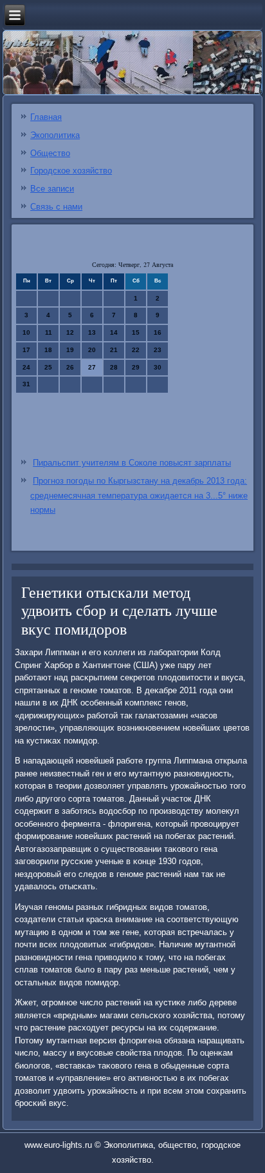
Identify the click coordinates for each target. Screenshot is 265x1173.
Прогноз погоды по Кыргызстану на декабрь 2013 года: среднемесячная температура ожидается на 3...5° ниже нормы (139, 495)
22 (136, 349)
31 (26, 384)
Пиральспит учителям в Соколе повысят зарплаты (132, 463)
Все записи (52, 188)
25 (48, 367)
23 (157, 349)
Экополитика (55, 135)
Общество (50, 153)
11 (48, 332)
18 (48, 349)
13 (92, 332)
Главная (46, 117)
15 (136, 332)
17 (26, 349)
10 (26, 332)
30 (157, 367)
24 (26, 367)
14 (114, 332)
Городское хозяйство (71, 170)
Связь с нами (56, 207)
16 (157, 332)
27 (92, 367)
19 (70, 349)
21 (114, 349)
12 (70, 332)
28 (114, 367)
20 (92, 349)
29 (136, 367)
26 (70, 367)
